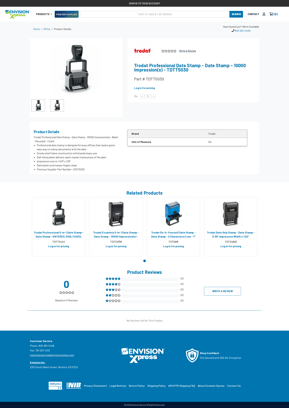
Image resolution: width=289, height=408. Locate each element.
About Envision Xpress (211, 385)
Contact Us (234, 385)
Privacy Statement (95, 385)
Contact (253, 14)
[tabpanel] (58, 226)
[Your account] (264, 14)
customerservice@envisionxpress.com (52, 355)
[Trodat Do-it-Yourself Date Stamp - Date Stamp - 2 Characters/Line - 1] (173, 213)
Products (43, 14)
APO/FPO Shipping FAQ (181, 385)
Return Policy (137, 385)
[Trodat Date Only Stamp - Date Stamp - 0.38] (230, 213)
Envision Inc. (37, 362)
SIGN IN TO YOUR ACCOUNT (144, 3)
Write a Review (187, 50)
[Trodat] (146, 50)
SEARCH (236, 14)
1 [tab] (144, 261)
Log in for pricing (144, 87)
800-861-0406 (243, 30)
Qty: (136, 96)
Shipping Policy (156, 385)
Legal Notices (118, 385)
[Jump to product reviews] (168, 50)
